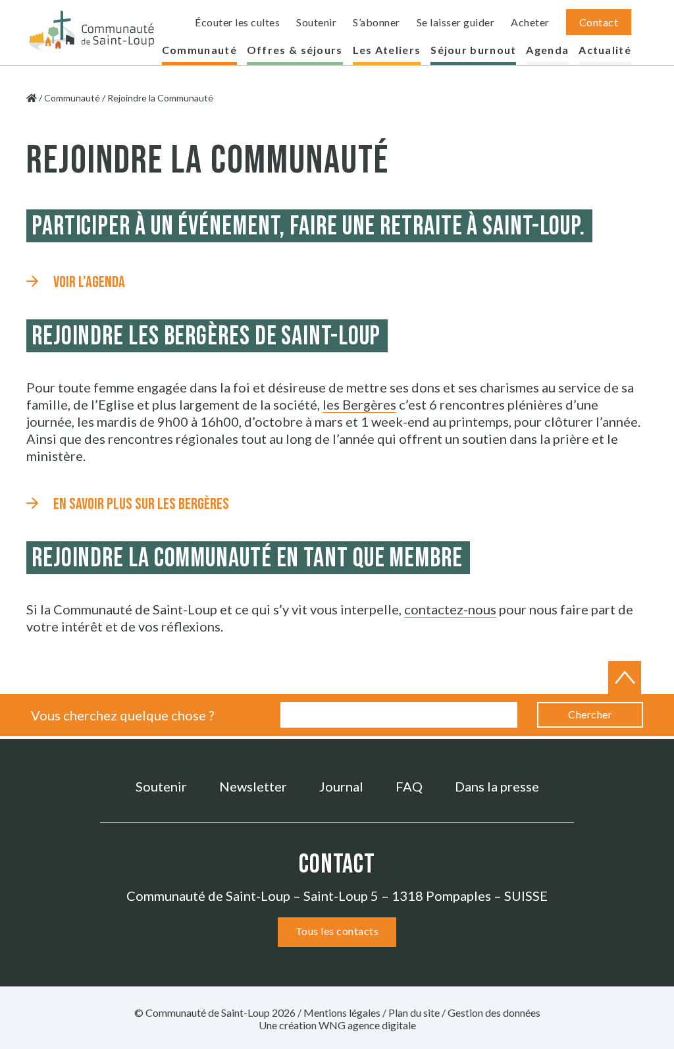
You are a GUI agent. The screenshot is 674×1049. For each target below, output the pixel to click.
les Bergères (359, 404)
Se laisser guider (456, 22)
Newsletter (253, 786)
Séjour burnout (473, 49)
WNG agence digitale (367, 1025)
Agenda (547, 49)
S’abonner (376, 22)
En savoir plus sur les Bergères (141, 504)
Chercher (590, 714)
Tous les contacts (337, 931)
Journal (341, 786)
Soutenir (316, 22)
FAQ (409, 786)
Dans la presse (497, 786)
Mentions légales (341, 1012)
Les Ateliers (387, 49)
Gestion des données (494, 1012)
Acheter (530, 22)
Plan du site (414, 1012)
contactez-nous (450, 609)
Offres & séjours (295, 49)
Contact (599, 22)
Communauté (199, 49)
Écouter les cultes (237, 22)
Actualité (605, 49)
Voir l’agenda (89, 282)
